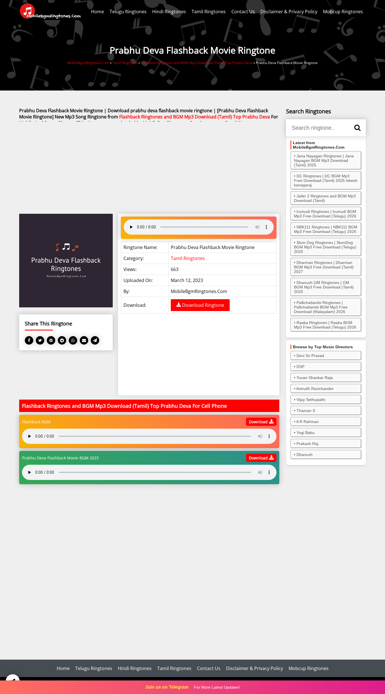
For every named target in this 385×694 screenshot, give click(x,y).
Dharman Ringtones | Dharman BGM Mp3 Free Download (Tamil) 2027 (324, 267)
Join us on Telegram (167, 687)
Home (97, 11)
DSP (300, 366)
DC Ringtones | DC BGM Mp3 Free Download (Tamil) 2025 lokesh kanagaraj (325, 180)
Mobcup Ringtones (343, 11)
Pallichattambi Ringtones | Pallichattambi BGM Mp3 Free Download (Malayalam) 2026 (321, 307)
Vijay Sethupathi (311, 399)
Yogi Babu (306, 432)
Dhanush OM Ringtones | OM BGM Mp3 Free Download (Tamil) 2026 (324, 287)
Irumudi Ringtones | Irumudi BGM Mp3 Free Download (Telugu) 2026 (325, 213)
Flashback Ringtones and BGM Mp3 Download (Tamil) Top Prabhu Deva (194, 117)
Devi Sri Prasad (310, 355)
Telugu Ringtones (128, 11)
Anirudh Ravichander (315, 388)
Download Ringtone (202, 305)
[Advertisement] (149, 168)
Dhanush (305, 454)
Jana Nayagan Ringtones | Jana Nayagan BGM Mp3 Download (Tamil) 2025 (324, 160)
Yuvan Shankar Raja (315, 377)
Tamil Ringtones (209, 11)
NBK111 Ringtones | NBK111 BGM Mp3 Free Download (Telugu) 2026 (325, 229)
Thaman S (306, 410)
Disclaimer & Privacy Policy (288, 11)
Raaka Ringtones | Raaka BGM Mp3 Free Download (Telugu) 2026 (325, 324)
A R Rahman (307, 421)
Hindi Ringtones (169, 11)
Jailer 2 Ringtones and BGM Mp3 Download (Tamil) (325, 198)
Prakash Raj (307, 443)
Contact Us (243, 11)
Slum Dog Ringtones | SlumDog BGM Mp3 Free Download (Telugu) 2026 (325, 247)
